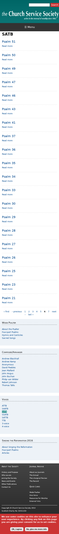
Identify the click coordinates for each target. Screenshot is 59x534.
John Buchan (8, 376)
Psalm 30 (8, 203)
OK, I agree (17, 529)
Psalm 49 (8, 68)
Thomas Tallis (8, 385)
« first (6, 311)
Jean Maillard (8, 370)
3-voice (5, 423)
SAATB (5, 409)
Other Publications (9, 484)
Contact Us (6, 487)
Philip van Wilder (10, 379)
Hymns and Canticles (12, 335)
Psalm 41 (8, 122)
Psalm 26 (8, 257)
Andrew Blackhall (10, 359)
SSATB (5, 415)
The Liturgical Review (38, 478)
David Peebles (9, 367)
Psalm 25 (8, 271)
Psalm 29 (8, 217)
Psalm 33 (8, 190)
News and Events (8, 481)
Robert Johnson (9, 382)
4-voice (5, 426)
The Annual (34, 475)
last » (30, 314)
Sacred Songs (9, 338)
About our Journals (37, 472)
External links (35, 501)
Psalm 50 (8, 55)
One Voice (34, 495)
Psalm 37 (8, 136)
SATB (4, 412)
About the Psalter (10, 329)
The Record (34, 481)
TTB (4, 420)
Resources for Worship (39, 498)
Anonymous (8, 364)
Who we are (6, 475)
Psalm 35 (8, 163)
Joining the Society (9, 478)
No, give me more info (36, 529)
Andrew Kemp (9, 361)
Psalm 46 (8, 95)
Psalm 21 (8, 298)
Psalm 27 (8, 244)
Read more (7, 46)
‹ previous (17, 311)
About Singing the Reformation (17, 447)
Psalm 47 (8, 82)
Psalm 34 (8, 176)
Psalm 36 (8, 149)
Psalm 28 (8, 230)
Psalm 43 (8, 109)
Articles (5, 453)
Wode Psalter (35, 492)
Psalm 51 (8, 41)
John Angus (7, 373)
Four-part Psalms (10, 332)
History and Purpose (10, 472)
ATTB (4, 406)
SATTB (5, 417)
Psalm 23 (8, 284)
